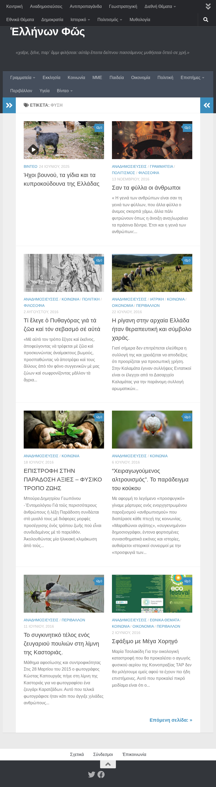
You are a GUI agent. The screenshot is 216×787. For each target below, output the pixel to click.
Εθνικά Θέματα (20, 19)
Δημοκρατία (52, 19)
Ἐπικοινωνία (134, 754)
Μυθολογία (140, 19)
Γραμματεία (20, 77)
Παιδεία (117, 77)
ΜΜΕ (97, 77)
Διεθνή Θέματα (158, 6)
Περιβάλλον (21, 90)
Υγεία (45, 90)
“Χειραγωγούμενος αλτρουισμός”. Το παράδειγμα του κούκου (150, 479)
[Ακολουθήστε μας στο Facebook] (101, 774)
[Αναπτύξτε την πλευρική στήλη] (9, 105)
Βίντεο (63, 90)
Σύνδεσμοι (103, 754)
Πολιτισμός (107, 19)
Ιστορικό (78, 19)
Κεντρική (14, 6)
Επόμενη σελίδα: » (171, 720)
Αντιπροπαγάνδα (86, 6)
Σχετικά (77, 754)
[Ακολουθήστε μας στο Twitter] (91, 774)
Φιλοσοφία (148, 173)
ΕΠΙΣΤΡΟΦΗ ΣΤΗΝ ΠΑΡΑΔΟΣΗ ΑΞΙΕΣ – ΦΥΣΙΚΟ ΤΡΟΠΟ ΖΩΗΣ (63, 479)
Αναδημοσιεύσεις (46, 6)
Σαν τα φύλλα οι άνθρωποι (146, 187)
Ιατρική (157, 299)
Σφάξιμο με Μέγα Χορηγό (145, 641)
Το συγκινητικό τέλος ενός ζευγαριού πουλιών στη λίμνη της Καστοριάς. (61, 644)
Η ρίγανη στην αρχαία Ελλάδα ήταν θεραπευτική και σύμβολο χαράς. (151, 329)
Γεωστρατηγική (123, 6)
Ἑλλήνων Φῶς (48, 31)
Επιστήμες (190, 77)
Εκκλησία (51, 77)
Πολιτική (165, 77)
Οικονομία (140, 77)
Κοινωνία (76, 77)
